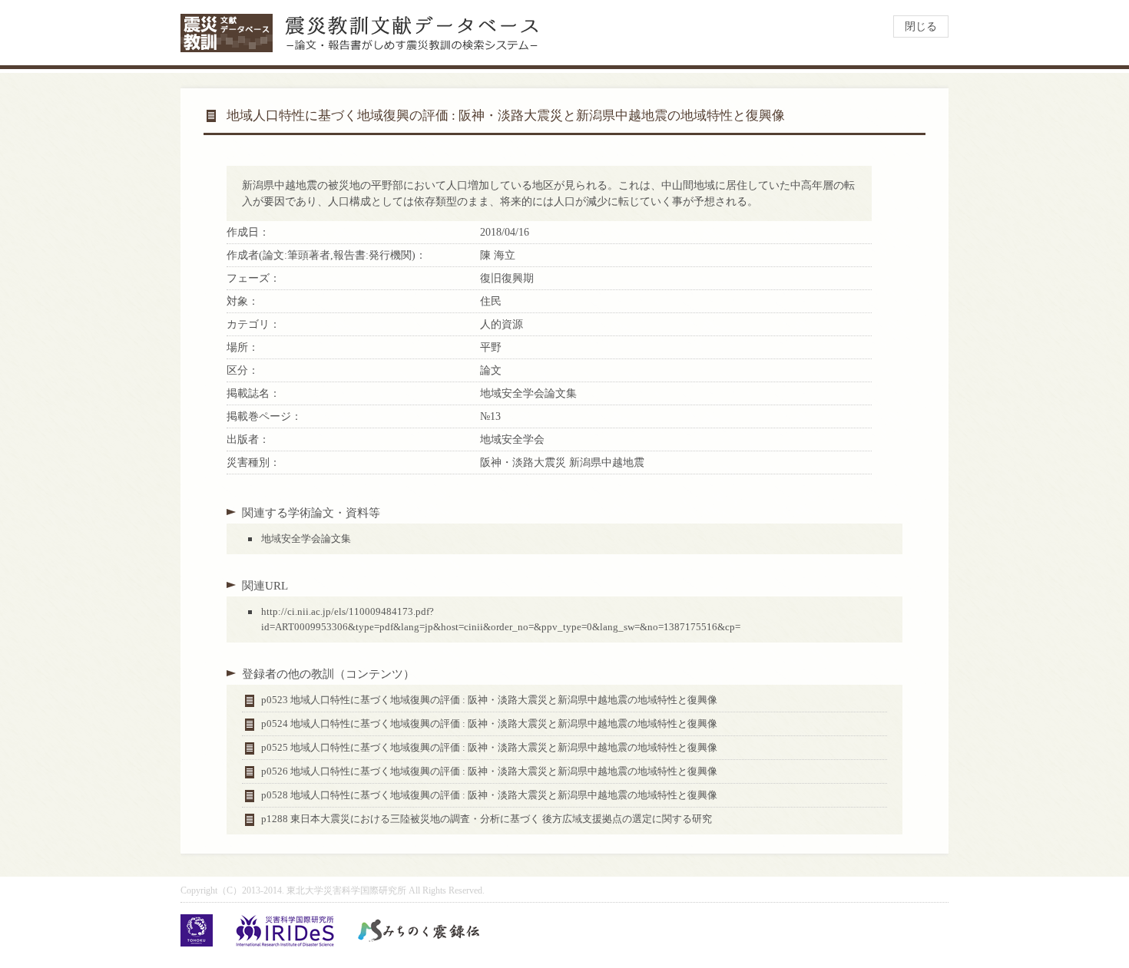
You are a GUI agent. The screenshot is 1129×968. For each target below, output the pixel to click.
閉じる (921, 26)
